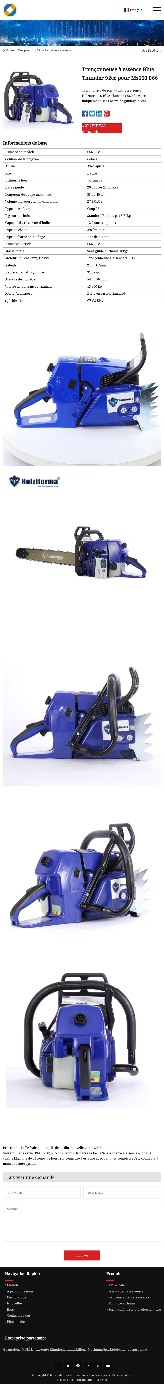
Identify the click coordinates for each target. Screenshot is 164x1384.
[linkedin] (88, 1366)
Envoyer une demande (94, 128)
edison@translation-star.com (87, 1380)
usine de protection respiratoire (122, 1349)
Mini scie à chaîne (122, 1303)
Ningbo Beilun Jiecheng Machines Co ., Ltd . (83, 1349)
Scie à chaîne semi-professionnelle (134, 1309)
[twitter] (68, 1366)
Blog (10, 1309)
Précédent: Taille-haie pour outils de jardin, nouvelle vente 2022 (52, 1148)
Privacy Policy (122, 1375)
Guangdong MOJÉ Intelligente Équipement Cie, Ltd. (42, 1349)
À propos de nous (20, 1291)
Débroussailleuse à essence (129, 1297)
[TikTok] (98, 1366)
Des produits (27, 50)
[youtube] (108, 1366)
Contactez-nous (18, 1315)
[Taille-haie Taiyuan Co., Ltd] (10, 10)
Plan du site (16, 1321)
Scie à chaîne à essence (54, 50)
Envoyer (82, 1255)
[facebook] (58, 1366)
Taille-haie (116, 1285)
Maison (11, 50)
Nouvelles (14, 1303)
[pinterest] (78, 1366)
